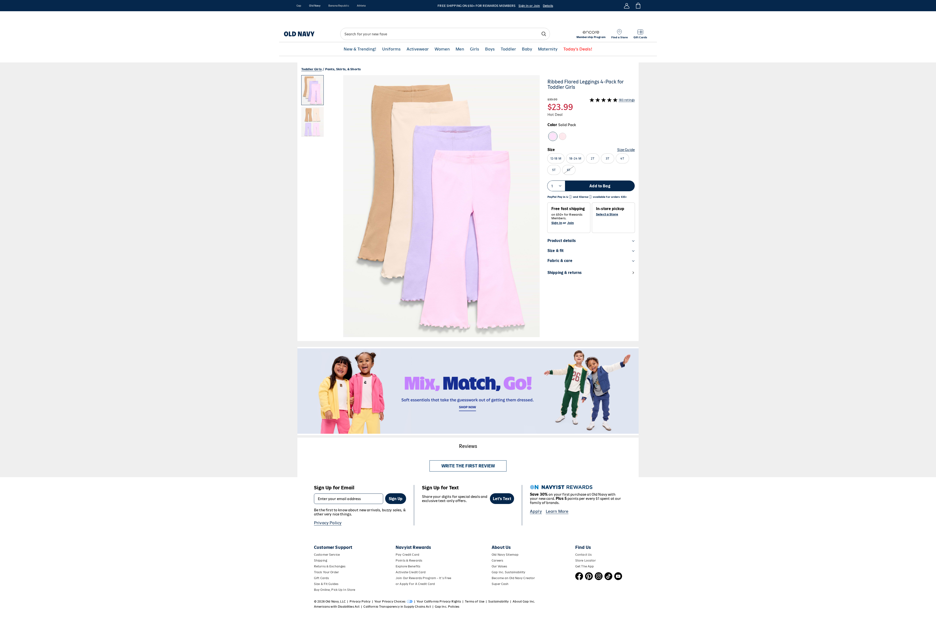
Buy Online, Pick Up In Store (334, 590)
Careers (497, 560)
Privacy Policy (327, 522)
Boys (490, 49)
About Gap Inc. (524, 601)
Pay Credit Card (407, 554)
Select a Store (607, 214)
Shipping (320, 560)
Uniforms (391, 49)
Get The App (584, 566)
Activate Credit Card (411, 572)
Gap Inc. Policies (447, 606)
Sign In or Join (529, 6)
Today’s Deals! (577, 49)
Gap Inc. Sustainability (508, 572)
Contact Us (583, 554)
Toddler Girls (311, 69)
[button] (420, 208)
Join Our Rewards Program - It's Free (423, 578)
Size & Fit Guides (326, 584)
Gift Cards (321, 578)
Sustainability (498, 601)
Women (442, 49)
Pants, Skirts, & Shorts (343, 69)
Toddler (508, 49)
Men (460, 49)
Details (548, 6)
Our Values (499, 566)
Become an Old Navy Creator (513, 578)
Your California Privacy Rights (439, 601)
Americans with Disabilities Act (337, 606)
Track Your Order (326, 572)
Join (570, 223)
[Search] (544, 34)
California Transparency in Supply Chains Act (397, 606)
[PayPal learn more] (570, 197)
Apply (536, 511)
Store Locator (585, 560)
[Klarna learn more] (590, 197)
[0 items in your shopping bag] (638, 5)
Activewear (418, 49)
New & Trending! (360, 49)
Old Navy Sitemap (505, 554)
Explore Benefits (408, 566)
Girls (474, 49)
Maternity (547, 49)
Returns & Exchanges (329, 566)
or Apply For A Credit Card (415, 584)
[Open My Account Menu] (626, 5)
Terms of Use (474, 601)
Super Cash (500, 584)
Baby (527, 49)
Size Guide (626, 150)
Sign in (556, 223)
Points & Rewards (409, 560)
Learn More (557, 511)
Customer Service (327, 554)
